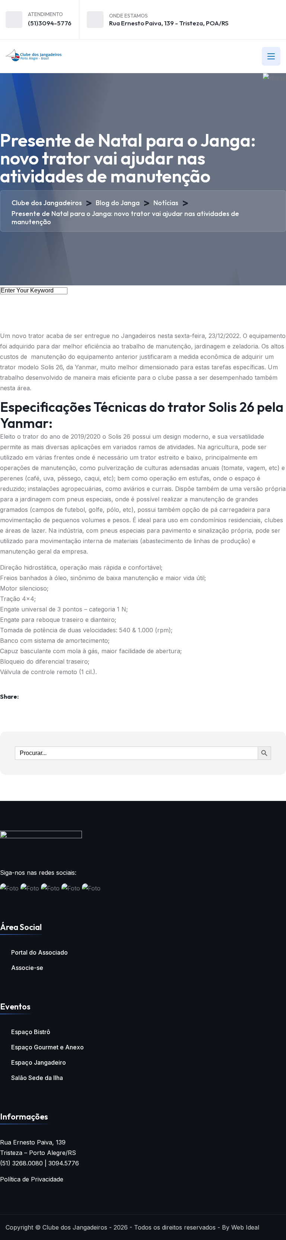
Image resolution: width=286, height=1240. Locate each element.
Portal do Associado (39, 952)
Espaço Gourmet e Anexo (47, 1047)
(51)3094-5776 (50, 23)
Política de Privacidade (31, 1179)
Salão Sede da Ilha (37, 1077)
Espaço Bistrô (30, 1032)
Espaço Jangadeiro (38, 1062)
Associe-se (27, 967)
